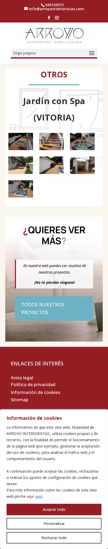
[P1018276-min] (51, 173)
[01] (20, 197)
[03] (20, 150)
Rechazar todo (54, 537)
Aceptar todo (54, 509)
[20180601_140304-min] (51, 150)
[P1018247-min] (82, 173)
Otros (54, 74)
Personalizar (54, 523)
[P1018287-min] (82, 150)
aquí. (39, 496)
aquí (30, 496)
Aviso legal (22, 378)
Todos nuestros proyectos (42, 308)
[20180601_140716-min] (20, 173)
